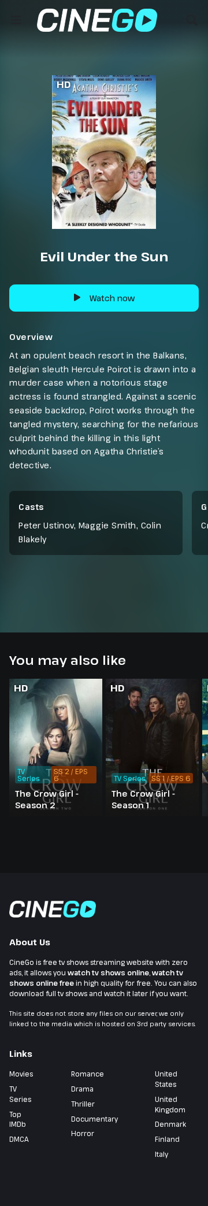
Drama (82, 1088)
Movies (21, 1073)
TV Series (20, 1094)
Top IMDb (17, 1119)
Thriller (83, 1103)
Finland (167, 1139)
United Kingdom (170, 1104)
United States (166, 1079)
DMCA (19, 1139)
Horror (82, 1133)
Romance (87, 1073)
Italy (161, 1154)
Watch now (112, 298)
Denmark (170, 1124)
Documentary (94, 1118)
